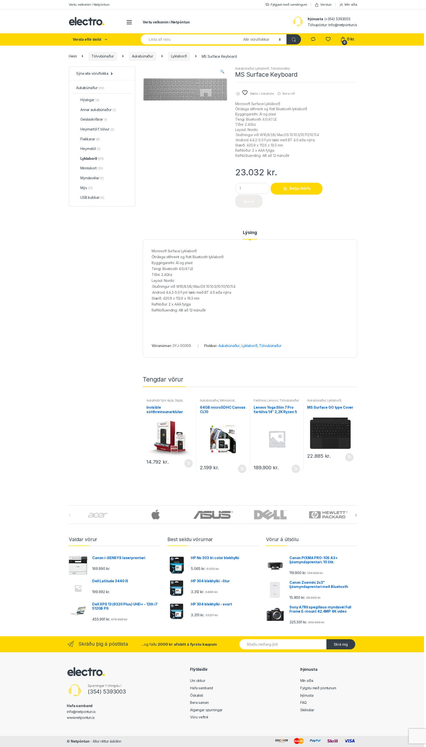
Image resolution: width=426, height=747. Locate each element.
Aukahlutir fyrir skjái (160, 400)
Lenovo (272, 400)
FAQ (303, 702)
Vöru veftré (199, 717)
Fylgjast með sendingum (289, 4)
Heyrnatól (90, 148)
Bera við (289, 93)
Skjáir (178, 400)
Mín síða (351, 4)
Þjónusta (307, 695)
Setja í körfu (300, 188)
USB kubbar (92, 197)
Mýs (86, 188)
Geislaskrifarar (93, 119)
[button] (222, 72)
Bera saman (199, 702)
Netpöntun (80, 741)
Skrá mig (341, 644)
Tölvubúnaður (102, 56)
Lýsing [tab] (250, 232)
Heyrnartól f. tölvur (97, 129)
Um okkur (197, 680)
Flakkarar (90, 139)
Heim (73, 56)
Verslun (326, 4)
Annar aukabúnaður (98, 110)
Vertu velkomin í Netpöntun (89, 4)
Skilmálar (307, 710)
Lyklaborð (179, 56)
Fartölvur (260, 400)
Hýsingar (89, 100)
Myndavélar (92, 178)
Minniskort (227, 400)
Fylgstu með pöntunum (318, 688)
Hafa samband (201, 688)
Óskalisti (196, 695)
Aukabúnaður (142, 56)
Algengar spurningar (206, 710)
